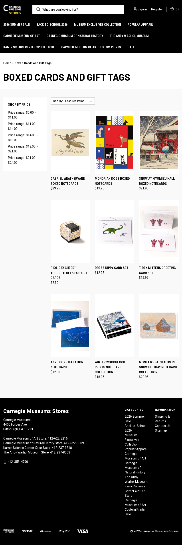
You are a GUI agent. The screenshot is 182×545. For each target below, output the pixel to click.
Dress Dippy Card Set (111, 268)
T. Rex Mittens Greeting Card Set (157, 270)
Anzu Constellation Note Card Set (67, 364)
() (176, 9)
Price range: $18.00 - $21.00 (23, 149)
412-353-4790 (18, 462)
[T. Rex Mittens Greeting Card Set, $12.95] (159, 231)
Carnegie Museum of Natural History (75, 36)
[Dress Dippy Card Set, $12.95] (114, 231)
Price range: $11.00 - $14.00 (23, 126)
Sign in (142, 9)
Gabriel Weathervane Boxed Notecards (68, 181)
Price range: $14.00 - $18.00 (23, 137)
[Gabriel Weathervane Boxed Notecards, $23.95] (70, 142)
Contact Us (162, 426)
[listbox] (80, 101)
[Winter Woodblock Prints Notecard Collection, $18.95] (114, 325)
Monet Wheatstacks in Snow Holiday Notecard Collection (158, 367)
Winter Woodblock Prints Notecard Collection (110, 367)
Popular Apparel (140, 24)
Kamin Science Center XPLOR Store (29, 47)
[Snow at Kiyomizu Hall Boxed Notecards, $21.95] (159, 142)
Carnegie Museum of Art (21, 36)
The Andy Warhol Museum (129, 36)
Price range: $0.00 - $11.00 (22, 115)
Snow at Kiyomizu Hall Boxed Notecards (157, 181)
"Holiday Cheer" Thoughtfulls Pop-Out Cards (69, 273)
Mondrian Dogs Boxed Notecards (112, 181)
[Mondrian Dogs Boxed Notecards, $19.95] (114, 142)
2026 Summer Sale (16, 24)
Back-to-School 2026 (51, 24)
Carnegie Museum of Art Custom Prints (91, 47)
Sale (131, 47)
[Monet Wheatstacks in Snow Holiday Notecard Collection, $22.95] (159, 325)
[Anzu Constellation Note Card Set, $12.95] (70, 325)
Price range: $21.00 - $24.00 (23, 160)
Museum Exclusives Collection (97, 24)
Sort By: (58, 101)
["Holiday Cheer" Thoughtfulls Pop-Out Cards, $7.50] (70, 231)
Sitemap (161, 430)
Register (157, 9)
